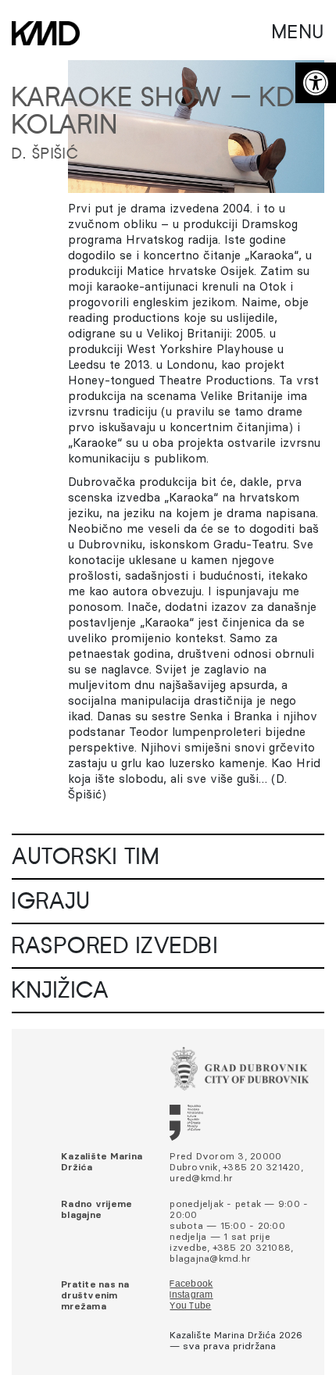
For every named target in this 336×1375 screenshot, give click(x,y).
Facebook (191, 1284)
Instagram (191, 1295)
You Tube (190, 1306)
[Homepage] (46, 33)
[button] (315, 82)
